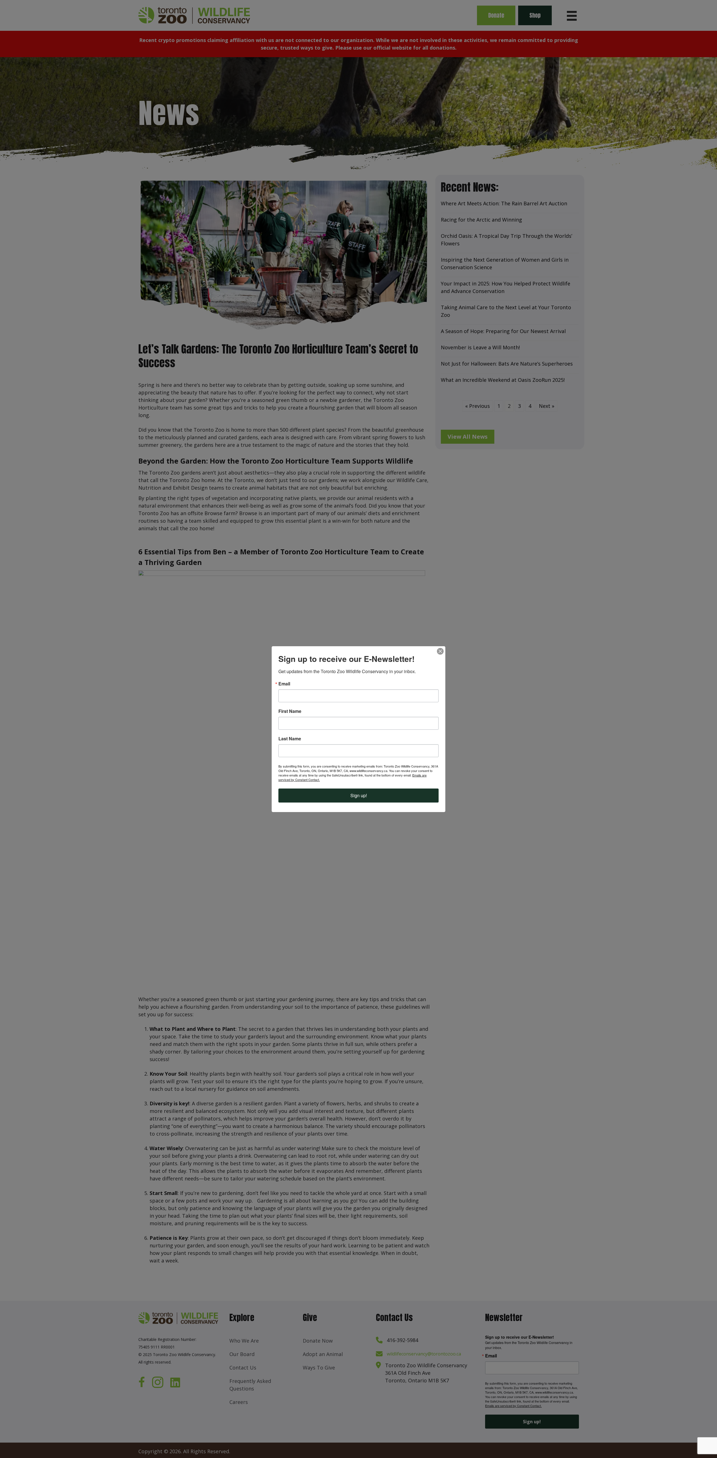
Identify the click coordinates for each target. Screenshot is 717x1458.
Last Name (289, 738)
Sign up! (358, 795)
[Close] (440, 651)
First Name (289, 711)
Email (284, 684)
